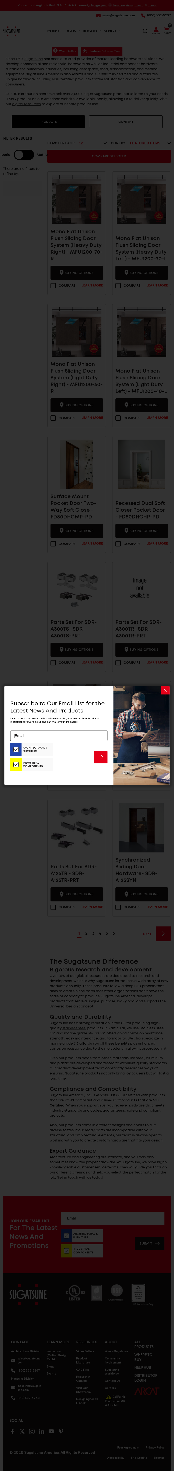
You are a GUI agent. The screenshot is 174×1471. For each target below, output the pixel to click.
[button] (165, 690)
